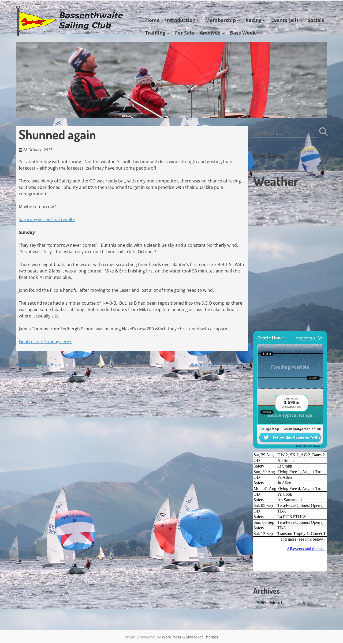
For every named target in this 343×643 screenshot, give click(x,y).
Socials (316, 20)
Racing (253, 20)
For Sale (184, 32)
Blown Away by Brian (40, 365)
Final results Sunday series (45, 342)
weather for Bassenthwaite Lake (289, 328)
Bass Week (243, 32)
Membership (220, 20)
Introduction (180, 20)
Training (155, 32)
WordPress (171, 637)
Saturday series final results (47, 219)
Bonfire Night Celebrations (218, 365)
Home (152, 20)
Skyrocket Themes (202, 637)
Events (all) (284, 20)
